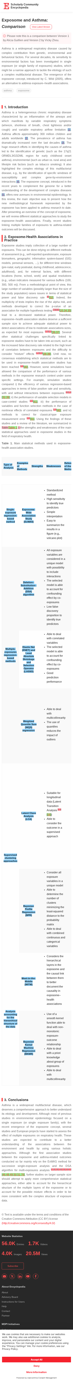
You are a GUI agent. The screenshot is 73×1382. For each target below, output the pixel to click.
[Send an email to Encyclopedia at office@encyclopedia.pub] (4, 1276)
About (5, 1292)
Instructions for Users (13, 1301)
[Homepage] (6, 6)
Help (4, 1306)
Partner (6, 1315)
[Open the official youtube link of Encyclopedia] (28, 1276)
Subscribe (12, 1266)
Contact (6, 1311)
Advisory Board (10, 1297)
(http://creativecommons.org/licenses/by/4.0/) (28, 1223)
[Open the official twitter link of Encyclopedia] (12, 1276)
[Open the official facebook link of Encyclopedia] (35, 1276)
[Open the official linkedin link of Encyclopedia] (20, 1276)
